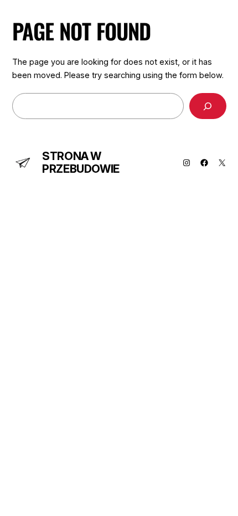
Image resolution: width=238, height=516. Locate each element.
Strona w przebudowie (81, 162)
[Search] (207, 106)
